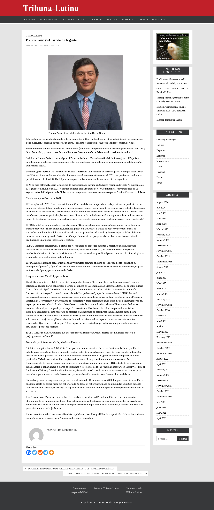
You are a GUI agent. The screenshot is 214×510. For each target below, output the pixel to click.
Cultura (68, 19)
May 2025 (161, 283)
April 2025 (161, 288)
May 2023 (161, 321)
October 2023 (163, 315)
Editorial (128, 19)
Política (112, 19)
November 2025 (164, 250)
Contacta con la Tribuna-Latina (134, 490)
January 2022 (162, 375)
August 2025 (162, 267)
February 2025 (163, 299)
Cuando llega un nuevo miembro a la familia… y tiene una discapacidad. (104, 473)
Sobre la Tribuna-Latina (106, 488)
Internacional (49, 19)
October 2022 (163, 348)
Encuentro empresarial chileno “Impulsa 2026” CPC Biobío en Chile (171, 110)
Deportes (96, 19)
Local (82, 19)
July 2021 (160, 402)
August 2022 (162, 358)
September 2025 (164, 261)
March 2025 (162, 294)
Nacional (30, 19)
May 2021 (161, 412)
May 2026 (161, 218)
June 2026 (161, 213)
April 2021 (161, 418)
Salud (159, 182)
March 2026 (162, 229)
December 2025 (163, 245)
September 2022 (164, 353)
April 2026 (161, 223)
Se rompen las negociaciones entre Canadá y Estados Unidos (172, 99)
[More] (51, 452)
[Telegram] (45, 452)
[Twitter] (34, 452)
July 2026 (161, 207)
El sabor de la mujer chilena (169, 119)
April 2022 (161, 364)
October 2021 (162, 391)
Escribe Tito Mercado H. (37, 45)
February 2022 (163, 369)
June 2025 (161, 277)
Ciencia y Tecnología (152, 19)
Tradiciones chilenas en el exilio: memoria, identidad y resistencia (171, 81)
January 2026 (162, 240)
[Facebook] (28, 452)
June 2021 (161, 407)
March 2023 (162, 331)
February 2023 (163, 337)
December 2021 (163, 380)
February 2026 (163, 234)
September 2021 (164, 396)
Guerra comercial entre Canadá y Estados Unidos (172, 90)
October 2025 (163, 256)
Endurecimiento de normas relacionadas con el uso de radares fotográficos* (71, 469)
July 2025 (161, 272)
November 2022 (164, 342)
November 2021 (163, 385)
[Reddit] (40, 452)
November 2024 (164, 304)
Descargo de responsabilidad (79, 490)
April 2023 (161, 326)
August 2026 (162, 202)
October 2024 (163, 310)
